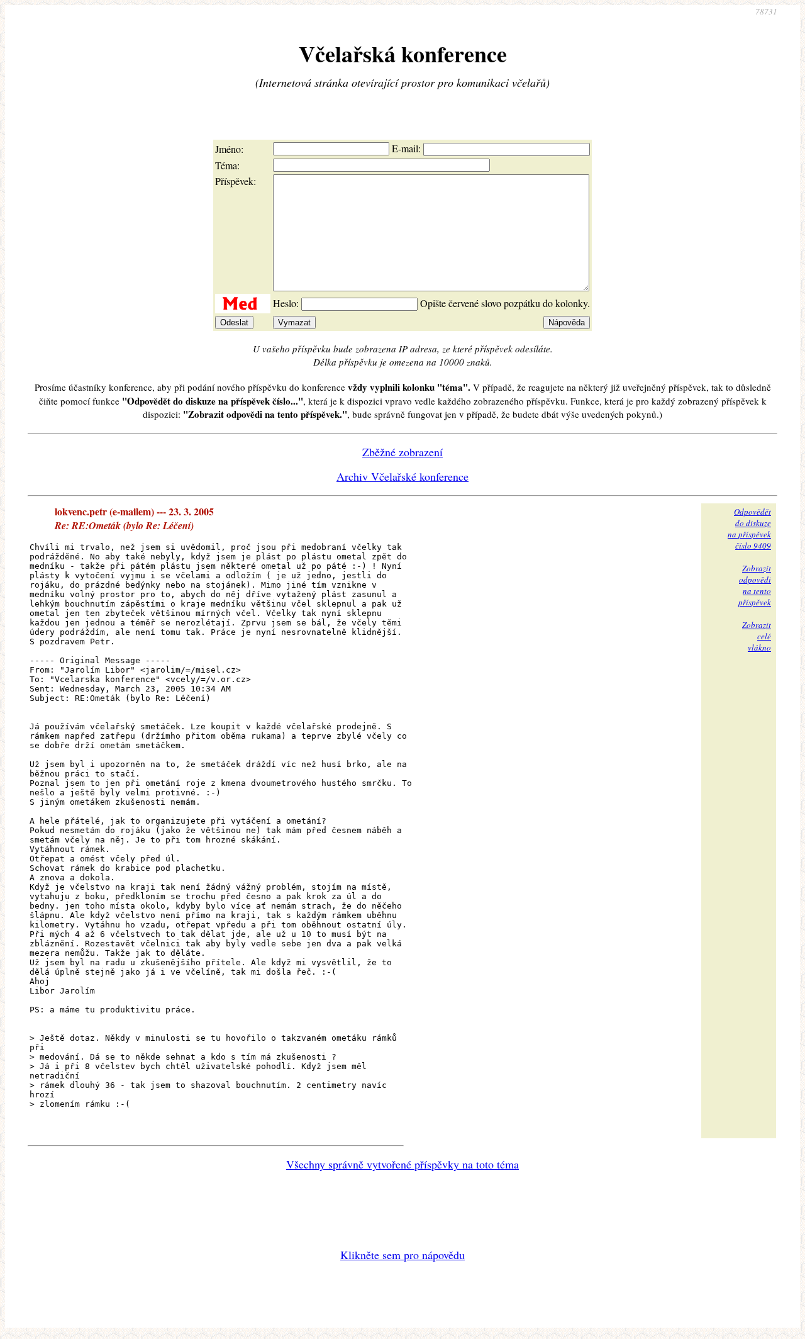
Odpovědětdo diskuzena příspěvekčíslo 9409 (749, 528)
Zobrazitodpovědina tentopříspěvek (754, 585)
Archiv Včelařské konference (402, 476)
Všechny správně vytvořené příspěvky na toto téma (402, 1164)
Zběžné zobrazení (402, 451)
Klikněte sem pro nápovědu (402, 1254)
